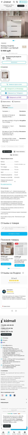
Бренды (13, 9)
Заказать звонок (6, 334)
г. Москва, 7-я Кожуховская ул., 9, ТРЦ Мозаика (13, 352)
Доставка (15, 155)
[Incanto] (24, 47)
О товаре (8, 151)
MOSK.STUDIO (11, 411)
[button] (13, 40)
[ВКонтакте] (10, 395)
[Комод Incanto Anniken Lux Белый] (14, 25)
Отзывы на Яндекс (11, 273)
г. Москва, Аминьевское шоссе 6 (11, 354)
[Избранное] (26, 12)
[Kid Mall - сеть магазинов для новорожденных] (7, 2)
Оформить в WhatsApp (15, 89)
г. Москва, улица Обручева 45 (11, 349)
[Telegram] (6, 395)
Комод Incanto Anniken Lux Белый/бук (7, 259)
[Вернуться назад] (2, 12)
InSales (23, 411)
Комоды (3, 146)
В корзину (7, 264)
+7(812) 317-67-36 (7, 328)
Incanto (18, 9)
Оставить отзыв (14, 234)
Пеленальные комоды (12, 146)
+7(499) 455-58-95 (7, 325)
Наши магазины (20, 151)
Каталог (8, 9)
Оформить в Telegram (15, 93)
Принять (7, 426)
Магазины (24, 1)
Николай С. (10, 290)
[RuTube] (14, 395)
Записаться (14, 62)
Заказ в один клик (15, 84)
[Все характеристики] (6, 184)
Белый (4, 79)
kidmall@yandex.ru (7, 345)
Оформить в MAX (15, 97)
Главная (2, 9)
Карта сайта (14, 409)
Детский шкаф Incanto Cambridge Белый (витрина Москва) (20, 261)
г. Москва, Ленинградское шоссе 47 (12, 350)
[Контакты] (16, 2)
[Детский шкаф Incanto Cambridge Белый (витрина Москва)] (20, 248)
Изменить (10, 107)
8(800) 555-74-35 (7, 331)
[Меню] (2, 2)
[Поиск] (13, 2)
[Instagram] (2, 395)
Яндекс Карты (7, 306)
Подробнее (21, 5)
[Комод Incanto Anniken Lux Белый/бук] (7, 248)
